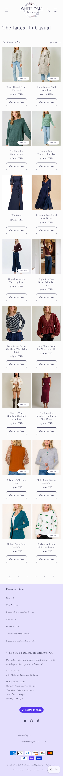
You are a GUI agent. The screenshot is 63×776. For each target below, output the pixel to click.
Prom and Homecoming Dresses (20, 612)
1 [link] (9, 575)
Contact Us (11, 619)
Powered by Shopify (35, 765)
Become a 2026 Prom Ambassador (21, 640)
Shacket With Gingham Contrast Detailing (16, 416)
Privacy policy (18, 770)
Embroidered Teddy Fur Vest (16, 88)
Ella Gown (16, 215)
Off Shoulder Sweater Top (16, 152)
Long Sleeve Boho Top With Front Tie (46, 347)
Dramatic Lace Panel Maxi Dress (46, 216)
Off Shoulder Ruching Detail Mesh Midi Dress (46, 416)
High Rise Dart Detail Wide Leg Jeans (46, 282)
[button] (6, 10)
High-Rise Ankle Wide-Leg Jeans (16, 280)
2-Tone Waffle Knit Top (16, 481)
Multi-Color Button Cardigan (46, 481)
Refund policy (51, 765)
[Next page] (53, 576)
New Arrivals (12, 605)
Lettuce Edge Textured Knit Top (46, 152)
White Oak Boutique (20, 765)
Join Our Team (12, 626)
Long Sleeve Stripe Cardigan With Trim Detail (16, 349)
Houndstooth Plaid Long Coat (46, 88)
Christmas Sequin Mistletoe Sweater (46, 545)
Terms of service (33, 770)
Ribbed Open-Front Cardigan (16, 545)
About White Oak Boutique (18, 633)
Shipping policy (47, 770)
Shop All (10, 597)
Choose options (16, 102)
